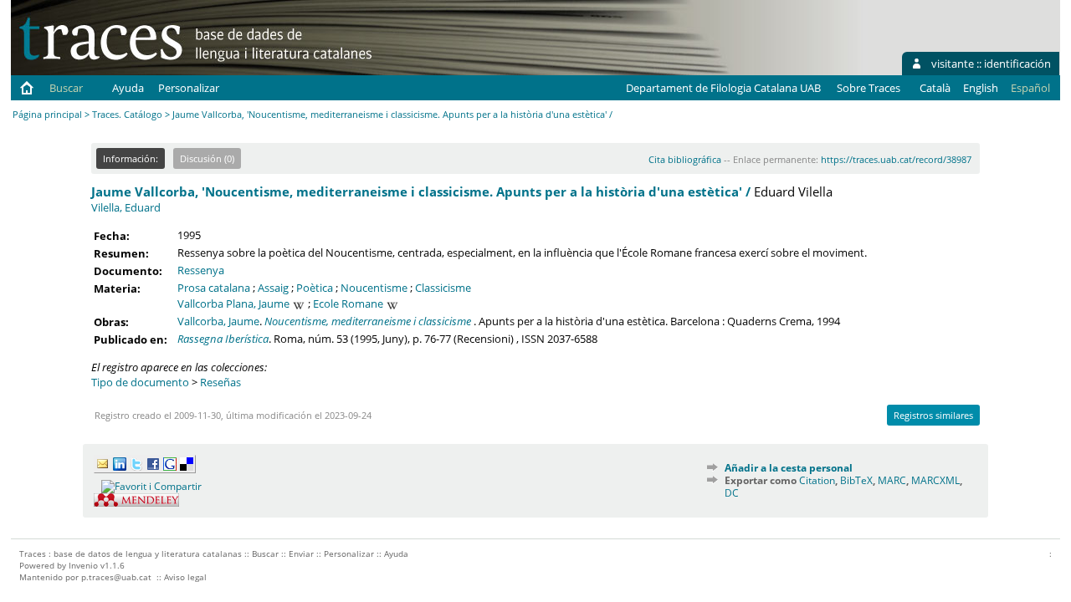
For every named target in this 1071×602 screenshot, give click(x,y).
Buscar (66, 87)
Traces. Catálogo (127, 114)
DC (732, 493)
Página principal (47, 114)
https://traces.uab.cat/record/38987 (896, 159)
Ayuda (128, 87)
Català (935, 87)
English (980, 87)
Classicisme (443, 287)
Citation (817, 480)
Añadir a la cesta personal (789, 468)
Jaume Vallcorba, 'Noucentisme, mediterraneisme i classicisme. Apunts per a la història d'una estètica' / (421, 191)
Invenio (83, 565)
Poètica (314, 287)
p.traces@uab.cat (116, 577)
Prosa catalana (213, 287)
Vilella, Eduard (126, 207)
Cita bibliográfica (684, 159)
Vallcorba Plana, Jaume (233, 303)
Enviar (301, 553)
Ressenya (200, 270)
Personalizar (188, 87)
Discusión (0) (207, 158)
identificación (1017, 63)
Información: (130, 158)
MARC (892, 480)
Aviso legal (185, 577)
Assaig (273, 287)
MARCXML (935, 480)
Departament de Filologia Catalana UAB (723, 87)
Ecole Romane (348, 303)
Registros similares (933, 415)
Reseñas (220, 382)
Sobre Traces (868, 87)
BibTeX (856, 480)
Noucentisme (374, 287)
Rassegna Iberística (223, 338)
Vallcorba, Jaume (218, 321)
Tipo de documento (140, 382)
